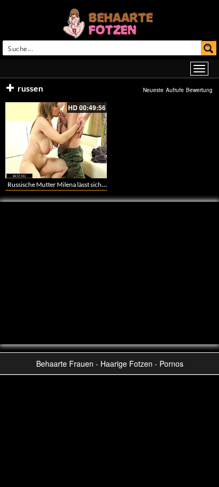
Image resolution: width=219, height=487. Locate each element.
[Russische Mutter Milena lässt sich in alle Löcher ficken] (56, 140)
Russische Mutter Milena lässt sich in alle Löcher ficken (82, 184)
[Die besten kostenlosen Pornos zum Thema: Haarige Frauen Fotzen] (109, 22)
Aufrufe (175, 90)
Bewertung (199, 90)
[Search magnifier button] (209, 48)
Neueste (153, 90)
